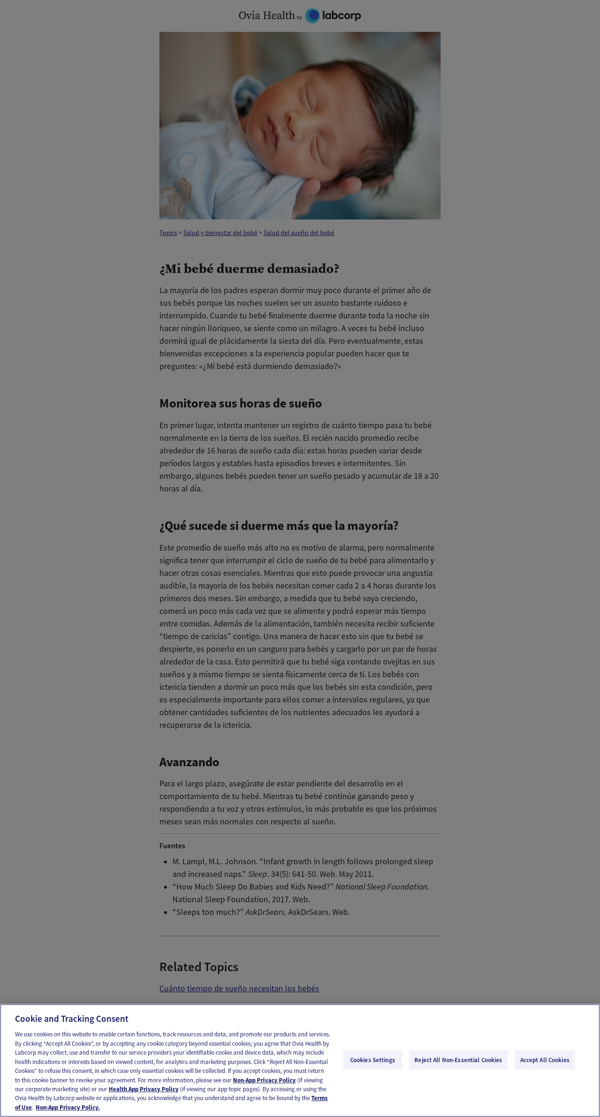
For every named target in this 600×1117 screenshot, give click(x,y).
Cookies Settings (372, 1060)
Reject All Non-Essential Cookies (458, 1060)
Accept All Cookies (545, 1060)
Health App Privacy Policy (144, 1089)
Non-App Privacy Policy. (68, 1107)
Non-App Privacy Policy (264, 1080)
